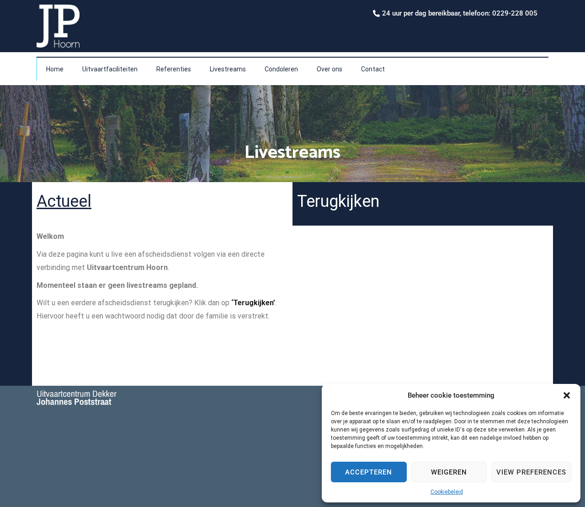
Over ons (329, 69)
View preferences (531, 472)
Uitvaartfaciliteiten (110, 69)
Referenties (173, 69)
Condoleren (281, 69)
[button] (566, 395)
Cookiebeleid (447, 492)
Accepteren (368, 472)
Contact (373, 69)
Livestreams (228, 69)
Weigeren (449, 472)
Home (55, 69)
